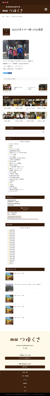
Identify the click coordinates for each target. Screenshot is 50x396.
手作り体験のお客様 (14, 177)
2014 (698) (12, 251)
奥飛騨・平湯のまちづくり (16, 170)
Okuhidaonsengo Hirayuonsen (14, 217)
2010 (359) (12, 258)
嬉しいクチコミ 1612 (19, 295)
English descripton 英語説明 (17, 179)
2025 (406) (12, 231)
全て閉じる (27, 141)
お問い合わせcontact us (26, 208)
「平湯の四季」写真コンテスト (17, 166)
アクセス (25, 379)
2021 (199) (12, 238)
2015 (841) (12, 249)
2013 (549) (12, 253)
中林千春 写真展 (14, 173)
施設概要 (25, 383)
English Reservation (14, 175)
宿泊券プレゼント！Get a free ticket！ (18, 152)
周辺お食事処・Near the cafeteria (17, 158)
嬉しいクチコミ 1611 (19, 306)
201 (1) (11, 263)
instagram (12, 180)
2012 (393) (12, 254)
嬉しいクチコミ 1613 (19, 273)
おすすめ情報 (13, 172)
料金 (25, 387)
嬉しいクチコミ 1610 (19, 317)
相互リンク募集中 (11, 214)
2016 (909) (12, 247)
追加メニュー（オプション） (16, 168)
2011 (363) (12, 256)
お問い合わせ (25, 366)
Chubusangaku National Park (14, 216)
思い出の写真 (6, 30)
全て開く (22, 141)
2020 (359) (12, 240)
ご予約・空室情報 (25, 375)
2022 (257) (12, 237)
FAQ (11, 147)
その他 (11, 184)
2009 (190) (12, 260)
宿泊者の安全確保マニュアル (16, 189)
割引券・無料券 (13, 165)
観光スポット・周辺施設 (15, 163)
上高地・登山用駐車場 (15, 159)
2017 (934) (12, 246)
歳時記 (11, 145)
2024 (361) (12, 233)
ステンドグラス (13, 191)
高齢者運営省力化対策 (15, 150)
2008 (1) (12, 261)
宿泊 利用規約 (13, 188)
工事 (11, 182)
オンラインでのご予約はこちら (25, 358)
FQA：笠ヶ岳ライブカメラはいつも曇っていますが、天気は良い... (28, 284)
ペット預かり (13, 156)
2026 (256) (12, 230)
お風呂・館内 (25, 372)
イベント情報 (13, 154)
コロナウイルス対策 (14, 149)
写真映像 (12, 186)
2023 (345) (12, 235)
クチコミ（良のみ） (14, 143)
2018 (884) (12, 244)
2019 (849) (12, 242)
